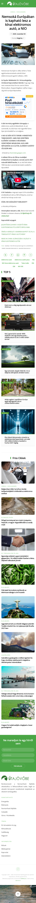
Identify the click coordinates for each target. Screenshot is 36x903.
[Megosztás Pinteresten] (24, 255)
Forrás (2, 245)
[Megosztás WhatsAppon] (18, 255)
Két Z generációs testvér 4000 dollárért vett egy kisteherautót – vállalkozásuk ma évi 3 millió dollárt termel (17, 336)
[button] (2, 3)
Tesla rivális (25, 263)
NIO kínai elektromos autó (10, 263)
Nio (33, 260)
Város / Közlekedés (18, 12)
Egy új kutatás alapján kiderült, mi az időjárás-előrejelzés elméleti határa (17, 372)
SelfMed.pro (23, 878)
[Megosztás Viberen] (30, 255)
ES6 (33, 263)
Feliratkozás (18, 766)
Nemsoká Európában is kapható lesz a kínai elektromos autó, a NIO (18, 22)
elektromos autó (6, 260)
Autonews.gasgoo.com (18, 153)
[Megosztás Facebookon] (11, 255)
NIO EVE (20, 266)
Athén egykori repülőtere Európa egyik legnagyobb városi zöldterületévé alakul (16, 401)
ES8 (14, 266)
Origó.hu (17, 38)
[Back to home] (18, 3)
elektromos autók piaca (22, 260)
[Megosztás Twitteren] (5, 255)
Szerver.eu (18, 880)
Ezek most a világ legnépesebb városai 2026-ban (18, 306)
